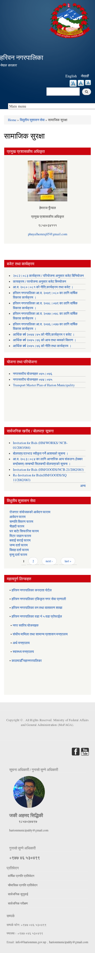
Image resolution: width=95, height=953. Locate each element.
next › (49, 561)
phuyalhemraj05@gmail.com (47, 234)
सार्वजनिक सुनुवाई (18, 894)
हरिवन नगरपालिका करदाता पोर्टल (32, 590)
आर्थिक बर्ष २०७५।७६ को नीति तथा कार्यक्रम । (42, 346)
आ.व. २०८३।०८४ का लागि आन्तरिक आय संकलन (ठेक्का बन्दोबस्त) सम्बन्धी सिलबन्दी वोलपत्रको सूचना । (48, 461)
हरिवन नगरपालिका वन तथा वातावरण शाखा (37, 607)
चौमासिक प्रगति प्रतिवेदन (22, 885)
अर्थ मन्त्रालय (21, 643)
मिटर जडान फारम (20, 536)
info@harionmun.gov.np (31, 942)
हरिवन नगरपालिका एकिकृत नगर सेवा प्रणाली (39, 599)
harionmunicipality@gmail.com (28, 830)
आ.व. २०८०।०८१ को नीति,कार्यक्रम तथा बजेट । (43, 287)
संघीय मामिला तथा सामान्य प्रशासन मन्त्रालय (40, 634)
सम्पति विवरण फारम (21, 521)
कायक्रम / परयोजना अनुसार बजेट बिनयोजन (39, 281)
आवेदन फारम (18, 517)
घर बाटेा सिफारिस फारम (24, 531)
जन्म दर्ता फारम (19, 545)
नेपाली (84, 75)
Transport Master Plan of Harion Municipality (44, 385)
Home (12, 119)
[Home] (70, 19)
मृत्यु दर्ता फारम (18, 554)
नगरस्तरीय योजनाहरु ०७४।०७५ (32, 379)
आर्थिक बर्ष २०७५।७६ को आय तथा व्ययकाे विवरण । (44, 340)
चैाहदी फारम (17, 526)
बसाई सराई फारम (20, 540)
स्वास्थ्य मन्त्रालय (23, 651)
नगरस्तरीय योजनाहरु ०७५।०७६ (32, 373)
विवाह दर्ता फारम (19, 550)
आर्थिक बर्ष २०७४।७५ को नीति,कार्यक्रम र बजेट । (44, 334)
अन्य (83, 486)
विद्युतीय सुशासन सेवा (32, 119)
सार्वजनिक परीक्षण (18, 903)
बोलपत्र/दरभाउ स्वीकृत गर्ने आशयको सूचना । (40, 453)
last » (68, 561)
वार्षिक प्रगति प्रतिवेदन (21, 876)
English (71, 75)
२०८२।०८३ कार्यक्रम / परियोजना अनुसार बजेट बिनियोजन (48, 275)
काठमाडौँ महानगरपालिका (27, 660)
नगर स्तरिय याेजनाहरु (26, 625)
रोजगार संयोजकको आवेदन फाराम (30, 512)
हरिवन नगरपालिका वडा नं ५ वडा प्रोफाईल (37, 616)
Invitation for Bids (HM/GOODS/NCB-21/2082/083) (48, 469)
